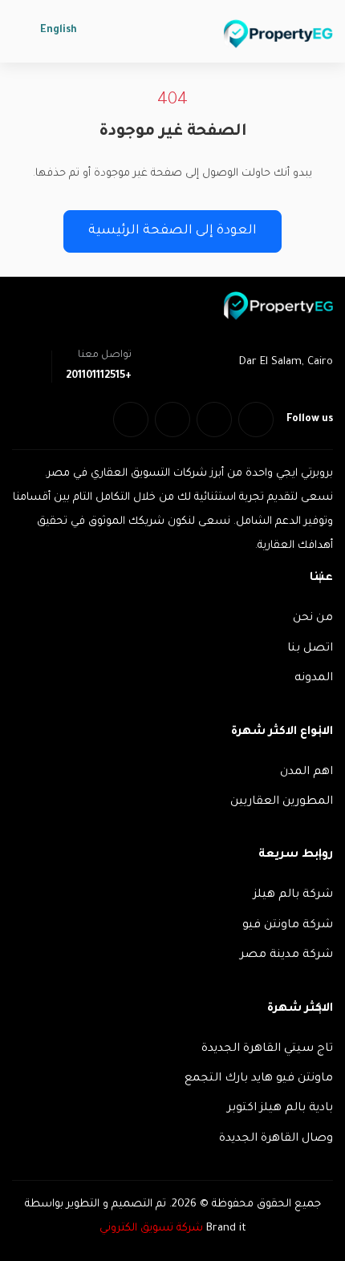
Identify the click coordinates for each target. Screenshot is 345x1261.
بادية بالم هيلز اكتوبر (280, 1108)
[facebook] (256, 419)
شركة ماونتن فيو (287, 925)
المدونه (313, 678)
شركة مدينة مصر (286, 955)
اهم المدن (306, 772)
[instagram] (130, 419)
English (58, 30)
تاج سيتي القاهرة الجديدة (267, 1049)
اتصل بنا (310, 649)
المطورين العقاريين (281, 802)
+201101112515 (99, 376)
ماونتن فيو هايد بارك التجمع (259, 1078)
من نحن (313, 618)
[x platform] (214, 419)
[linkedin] (172, 419)
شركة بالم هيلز (293, 895)
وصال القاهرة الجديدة (276, 1139)
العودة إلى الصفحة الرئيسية (172, 231)
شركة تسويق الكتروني (151, 1228)
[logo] (278, 34)
